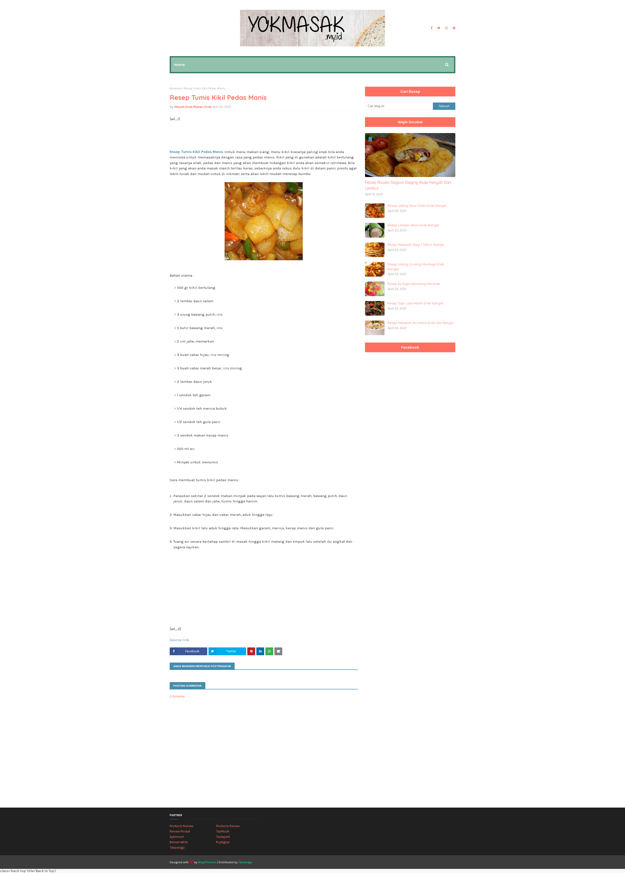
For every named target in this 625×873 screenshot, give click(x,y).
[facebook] (431, 28)
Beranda (175, 88)
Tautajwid (223, 837)
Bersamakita (179, 842)
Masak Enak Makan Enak (193, 107)
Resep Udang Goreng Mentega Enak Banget (415, 266)
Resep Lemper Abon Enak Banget (413, 225)
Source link (179, 640)
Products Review (181, 826)
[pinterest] (453, 28)
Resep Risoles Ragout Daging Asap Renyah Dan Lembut (408, 185)
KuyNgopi (223, 842)
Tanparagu (177, 847)
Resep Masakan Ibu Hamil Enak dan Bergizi (420, 323)
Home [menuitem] (179, 64)
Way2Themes (207, 862)
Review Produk (180, 831)
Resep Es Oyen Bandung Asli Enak (413, 284)
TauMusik (222, 831)
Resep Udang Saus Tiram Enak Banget (417, 206)
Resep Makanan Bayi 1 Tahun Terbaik (415, 245)
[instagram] (446, 28)
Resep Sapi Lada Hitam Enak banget (415, 303)
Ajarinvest (177, 837)
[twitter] (438, 28)
